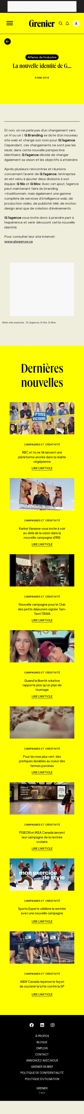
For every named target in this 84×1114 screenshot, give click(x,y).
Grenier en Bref (42, 1066)
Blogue (42, 1042)
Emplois (42, 1048)
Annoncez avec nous (42, 1060)
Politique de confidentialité (42, 1072)
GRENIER (42, 1088)
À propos (42, 1035)
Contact (42, 1054)
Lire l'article (42, 468)
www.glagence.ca (18, 241)
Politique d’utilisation (42, 1078)
